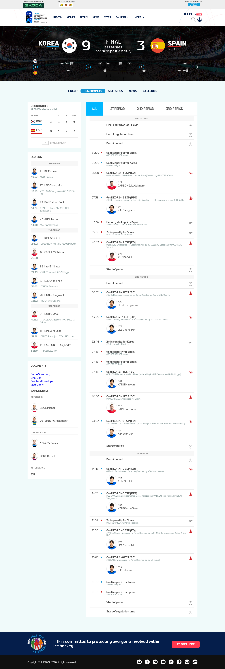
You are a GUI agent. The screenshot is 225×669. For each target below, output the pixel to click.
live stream (58, 142)
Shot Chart (37, 384)
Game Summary (40, 374)
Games (71, 17)
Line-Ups (36, 377)
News (95, 17)
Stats (107, 17)
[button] (197, 67)
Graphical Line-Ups (42, 381)
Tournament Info (64, 17)
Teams (84, 17)
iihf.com (57, 17)
